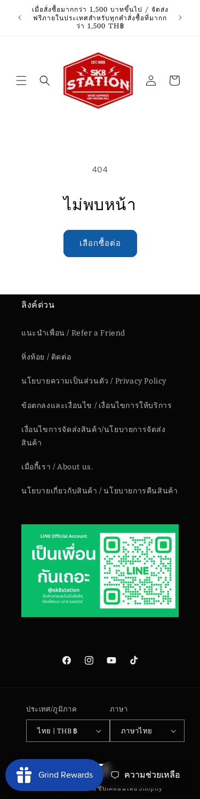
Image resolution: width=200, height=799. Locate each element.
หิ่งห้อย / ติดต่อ (46, 357)
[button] (21, 80)
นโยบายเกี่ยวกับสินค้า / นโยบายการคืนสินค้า (99, 491)
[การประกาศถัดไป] (180, 17)
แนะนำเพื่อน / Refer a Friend (73, 333)
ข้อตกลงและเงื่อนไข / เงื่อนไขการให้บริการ (96, 405)
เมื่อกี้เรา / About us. (57, 467)
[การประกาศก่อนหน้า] (19, 17)
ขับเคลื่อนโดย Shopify (130, 788)
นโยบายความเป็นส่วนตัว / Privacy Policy (93, 381)
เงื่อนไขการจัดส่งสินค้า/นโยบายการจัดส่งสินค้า (93, 436)
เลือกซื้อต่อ (100, 243)
